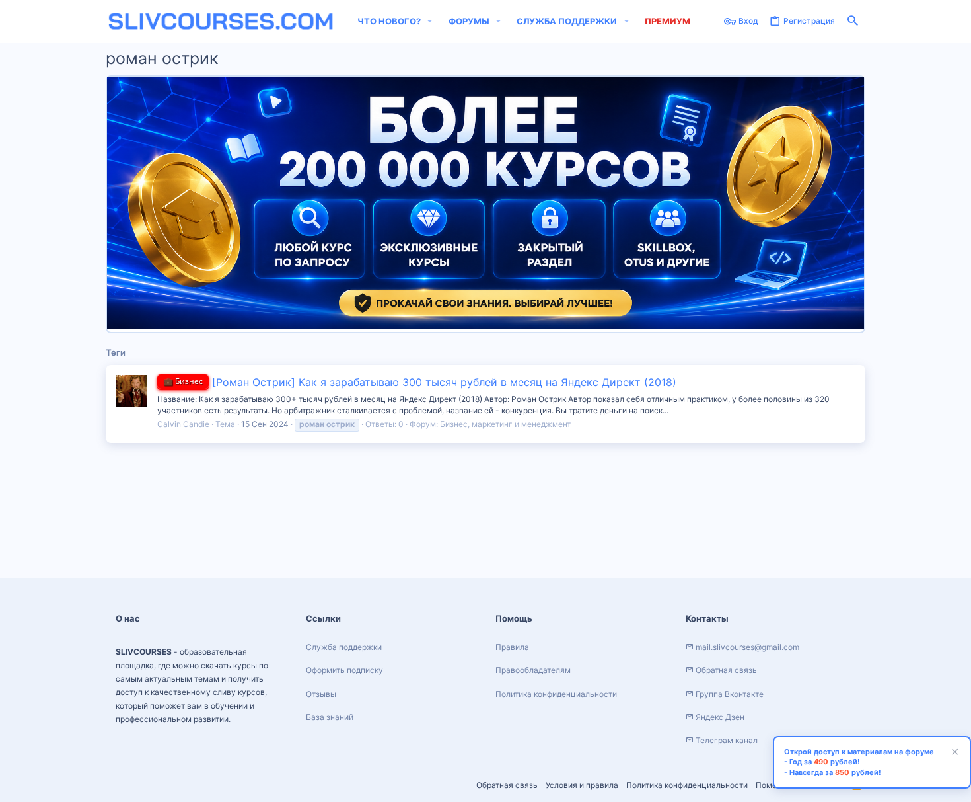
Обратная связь (507, 785)
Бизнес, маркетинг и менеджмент (505, 424)
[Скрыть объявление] (953, 753)
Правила (512, 647)
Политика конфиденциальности (687, 785)
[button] (430, 21)
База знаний (329, 717)
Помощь (772, 785)
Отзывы (321, 694)
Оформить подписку (344, 670)
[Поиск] (852, 21)
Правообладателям (533, 670)
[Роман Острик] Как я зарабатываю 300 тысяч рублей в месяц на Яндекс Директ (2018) (419, 382)
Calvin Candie (183, 424)
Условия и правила (582, 785)
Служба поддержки (344, 647)
